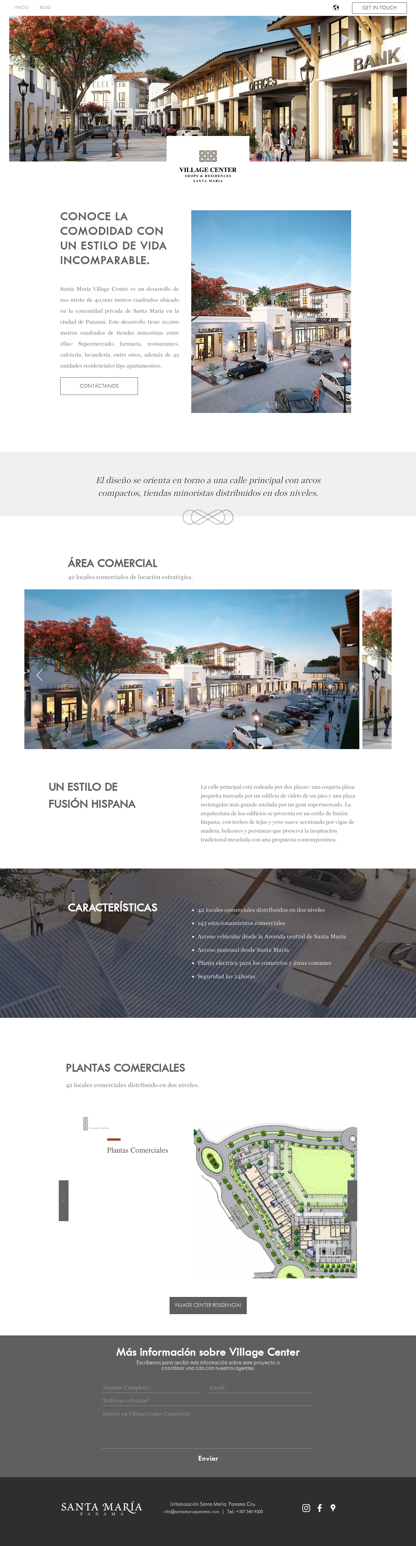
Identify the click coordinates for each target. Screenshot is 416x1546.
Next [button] (377, 672)
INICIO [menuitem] (22, 8)
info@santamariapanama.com (191, 1512)
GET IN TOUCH (379, 8)
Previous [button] (39, 672)
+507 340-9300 (249, 1512)
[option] (271, 312)
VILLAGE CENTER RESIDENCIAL (208, 1305)
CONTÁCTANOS (99, 386)
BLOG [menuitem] (45, 8)
